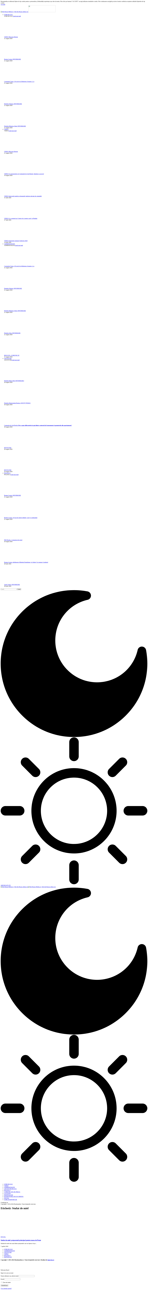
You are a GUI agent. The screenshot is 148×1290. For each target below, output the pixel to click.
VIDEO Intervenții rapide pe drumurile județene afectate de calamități (23, 196)
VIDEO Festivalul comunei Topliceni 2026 (15, 240)
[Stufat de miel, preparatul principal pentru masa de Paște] (12, 1235)
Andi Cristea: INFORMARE (12, 584)
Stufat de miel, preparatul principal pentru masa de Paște (21, 1240)
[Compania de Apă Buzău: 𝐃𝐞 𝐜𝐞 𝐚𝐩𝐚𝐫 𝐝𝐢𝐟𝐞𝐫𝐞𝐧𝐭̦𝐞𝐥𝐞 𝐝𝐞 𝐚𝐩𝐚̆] (18, 424)
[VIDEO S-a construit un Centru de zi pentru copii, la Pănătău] (18, 217)
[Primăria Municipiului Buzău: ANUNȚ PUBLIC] (18, 401)
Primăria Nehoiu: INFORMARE (13, 104)
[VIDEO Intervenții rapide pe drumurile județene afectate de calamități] (18, 194)
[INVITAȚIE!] (18, 446)
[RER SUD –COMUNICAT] (18, 354)
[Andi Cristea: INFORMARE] (18, 583)
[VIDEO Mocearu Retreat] (18, 35)
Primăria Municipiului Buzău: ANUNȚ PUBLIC (17, 403)
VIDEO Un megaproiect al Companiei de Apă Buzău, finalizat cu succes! (24, 174)
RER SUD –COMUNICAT (11, 355)
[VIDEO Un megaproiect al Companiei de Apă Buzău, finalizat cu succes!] (18, 172)
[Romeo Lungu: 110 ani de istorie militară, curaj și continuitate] (18, 516)
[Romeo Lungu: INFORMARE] (18, 57)
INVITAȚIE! (7, 447)
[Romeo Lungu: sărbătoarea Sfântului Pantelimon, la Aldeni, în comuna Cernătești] (18, 560)
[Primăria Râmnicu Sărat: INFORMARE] (18, 124)
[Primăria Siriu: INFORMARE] (18, 331)
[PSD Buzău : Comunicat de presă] (18, 538)
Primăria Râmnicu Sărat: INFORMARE (15, 126)
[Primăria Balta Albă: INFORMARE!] (18, 379)
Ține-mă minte (6, 1282)
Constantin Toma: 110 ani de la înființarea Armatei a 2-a (19, 81)
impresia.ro (51, 1260)
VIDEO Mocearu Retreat (11, 37)
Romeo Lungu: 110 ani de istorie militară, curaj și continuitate (20, 517)
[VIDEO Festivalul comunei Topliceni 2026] (18, 239)
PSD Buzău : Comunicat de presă (13, 540)
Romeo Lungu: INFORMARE (12, 59)
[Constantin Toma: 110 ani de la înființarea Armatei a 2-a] (18, 80)
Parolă (2, 1279)
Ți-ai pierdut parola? (6, 1288)
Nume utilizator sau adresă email (9, 1276)
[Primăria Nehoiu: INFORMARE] (18, 102)
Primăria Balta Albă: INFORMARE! (14, 381)
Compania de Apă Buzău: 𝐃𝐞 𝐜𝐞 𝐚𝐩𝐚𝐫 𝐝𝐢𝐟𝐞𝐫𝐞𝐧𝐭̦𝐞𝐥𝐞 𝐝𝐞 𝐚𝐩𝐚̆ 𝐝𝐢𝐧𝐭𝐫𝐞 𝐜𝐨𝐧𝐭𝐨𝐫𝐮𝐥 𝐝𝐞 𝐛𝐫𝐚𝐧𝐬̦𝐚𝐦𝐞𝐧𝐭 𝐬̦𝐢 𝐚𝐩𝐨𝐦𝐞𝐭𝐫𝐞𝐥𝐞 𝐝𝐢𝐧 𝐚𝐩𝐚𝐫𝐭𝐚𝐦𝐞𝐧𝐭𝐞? (38, 425)
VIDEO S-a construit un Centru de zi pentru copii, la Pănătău (20, 218)
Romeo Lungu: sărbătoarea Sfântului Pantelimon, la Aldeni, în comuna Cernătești (26, 562)
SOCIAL (3, 1237)
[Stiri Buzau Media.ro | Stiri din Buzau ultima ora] (28, 887)
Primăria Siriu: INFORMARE (12, 333)
